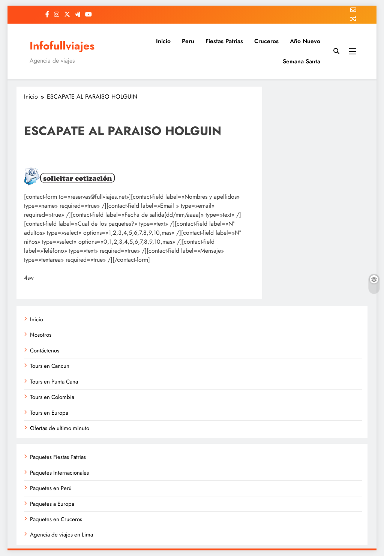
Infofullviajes (62, 46)
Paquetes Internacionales (59, 473)
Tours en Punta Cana (54, 382)
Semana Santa (301, 61)
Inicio (163, 41)
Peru (188, 41)
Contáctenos (44, 350)
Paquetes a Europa (52, 504)
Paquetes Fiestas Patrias (58, 457)
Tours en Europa (49, 413)
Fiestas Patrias (224, 41)
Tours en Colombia (52, 397)
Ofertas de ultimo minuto (59, 428)
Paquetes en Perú (51, 488)
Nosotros (40, 335)
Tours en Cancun (49, 366)
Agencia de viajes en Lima (61, 535)
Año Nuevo (305, 41)
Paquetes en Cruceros (56, 519)
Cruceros (266, 41)
